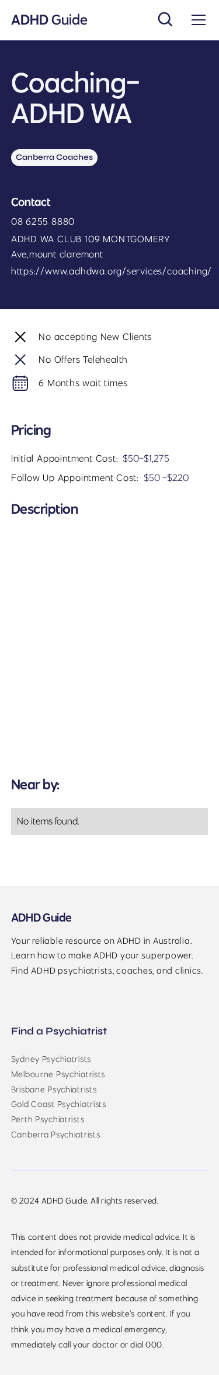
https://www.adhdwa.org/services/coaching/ (111, 271)
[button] (196, 20)
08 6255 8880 (43, 221)
